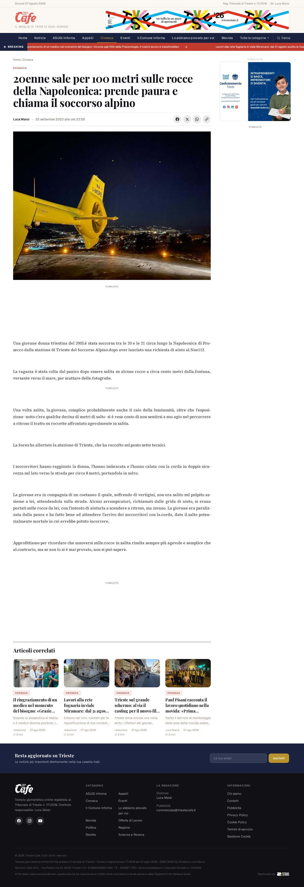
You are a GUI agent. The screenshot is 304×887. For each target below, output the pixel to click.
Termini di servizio (240, 829)
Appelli (87, 38)
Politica (91, 827)
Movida (227, 38)
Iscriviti (279, 758)
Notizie (39, 38)
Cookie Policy (237, 822)
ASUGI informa (64, 38)
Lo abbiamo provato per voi (193, 38)
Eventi (125, 38)
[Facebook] (19, 821)
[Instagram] (30, 821)
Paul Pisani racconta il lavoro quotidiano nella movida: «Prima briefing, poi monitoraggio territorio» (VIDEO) (187, 713)
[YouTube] (40, 821)
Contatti (233, 801)
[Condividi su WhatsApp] (197, 119)
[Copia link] (207, 119)
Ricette (91, 835)
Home (22, 38)
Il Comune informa (151, 38)
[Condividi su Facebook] (177, 119)
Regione (124, 827)
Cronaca (107, 38)
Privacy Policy (237, 815)
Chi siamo (234, 794)
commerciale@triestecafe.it (176, 810)
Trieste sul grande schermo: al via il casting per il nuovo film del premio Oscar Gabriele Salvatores (137, 711)
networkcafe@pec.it (150, 868)
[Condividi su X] (187, 119)
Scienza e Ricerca (131, 835)
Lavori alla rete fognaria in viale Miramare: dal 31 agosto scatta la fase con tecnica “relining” (86, 711)
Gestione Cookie (239, 836)
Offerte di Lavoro (130, 820)
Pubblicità (234, 808)
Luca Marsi (21, 119)
